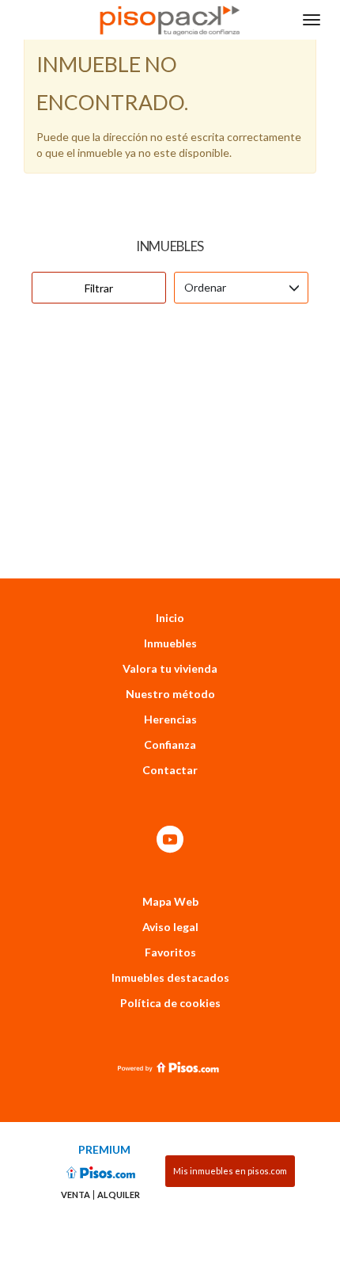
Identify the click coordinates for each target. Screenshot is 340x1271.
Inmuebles (170, 643)
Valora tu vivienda (170, 668)
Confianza (170, 744)
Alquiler (118, 1195)
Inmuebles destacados (170, 977)
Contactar (170, 770)
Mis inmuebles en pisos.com (230, 1171)
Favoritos (170, 952)
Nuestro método (170, 693)
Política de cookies (170, 1003)
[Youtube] (170, 840)
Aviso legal (170, 926)
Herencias (170, 719)
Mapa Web (170, 901)
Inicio (170, 617)
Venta (75, 1195)
